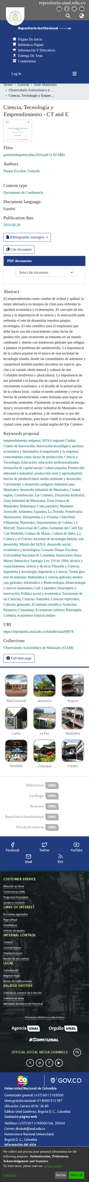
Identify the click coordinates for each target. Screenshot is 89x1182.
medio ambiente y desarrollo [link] (60, 479)
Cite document (20, 249)
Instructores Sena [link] (68, 555)
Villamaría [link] (10, 522)
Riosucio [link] (9, 610)
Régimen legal (11, 976)
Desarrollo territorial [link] (69, 495)
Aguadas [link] (39, 511)
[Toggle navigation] (74, 73)
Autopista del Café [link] (62, 528)
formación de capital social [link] (22, 468)
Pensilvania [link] (73, 511)
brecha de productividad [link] (20, 479)
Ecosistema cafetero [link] (50, 610)
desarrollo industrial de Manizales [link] (44, 490)
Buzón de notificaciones (17, 981)
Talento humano (12, 953)
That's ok (76, 1175)
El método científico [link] (46, 604)
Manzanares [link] (12, 517)
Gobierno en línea (13, 998)
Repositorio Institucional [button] (38, 28)
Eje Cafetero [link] (44, 495)
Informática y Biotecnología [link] (44, 583)
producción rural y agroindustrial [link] (57, 473)
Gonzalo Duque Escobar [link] (59, 550)
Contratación (10, 970)
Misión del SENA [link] (32, 544)
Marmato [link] (66, 506)
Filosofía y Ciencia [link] (65, 566)
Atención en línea (13, 886)
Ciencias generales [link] (16, 604)
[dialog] (44, 1164)
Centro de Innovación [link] (19, 446)
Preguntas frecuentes (15, 897)
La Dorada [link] (55, 511)
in (77, 1052)
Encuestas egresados (15, 914)
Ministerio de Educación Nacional (23, 1004)
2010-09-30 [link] (11, 225)
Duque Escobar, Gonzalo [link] (21, 171)
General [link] (23, 85)
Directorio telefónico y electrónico (44, 1017)
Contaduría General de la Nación (22, 993)
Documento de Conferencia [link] (23, 192)
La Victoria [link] (50, 517)
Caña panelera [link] (47, 506)
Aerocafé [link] (10, 511)
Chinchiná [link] (67, 517)
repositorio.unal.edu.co (62, 2)
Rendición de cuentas (16, 958)
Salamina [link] (25, 511)
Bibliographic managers (27, 237)
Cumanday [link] (26, 610)
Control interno (12, 948)
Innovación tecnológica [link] (53, 446)
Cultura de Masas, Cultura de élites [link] (50, 533)
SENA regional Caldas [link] (58, 440)
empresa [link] (34, 440)
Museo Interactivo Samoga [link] (22, 561)
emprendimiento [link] (15, 440)
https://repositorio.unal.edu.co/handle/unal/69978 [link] (38, 631)
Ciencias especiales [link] (65, 599)
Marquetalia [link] (31, 517)
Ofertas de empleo (14, 930)
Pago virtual (10, 920)
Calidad (7, 942)
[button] (68, 16)
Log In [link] (16, 74)
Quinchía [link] (69, 604)
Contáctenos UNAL (14, 892)
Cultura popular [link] (55, 468)
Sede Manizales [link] (45, 85)
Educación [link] (29, 462)
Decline (61, 1175)
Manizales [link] (27, 522)
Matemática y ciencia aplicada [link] (49, 577)
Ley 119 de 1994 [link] (56, 561)
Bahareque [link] (27, 506)
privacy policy (53, 1166)
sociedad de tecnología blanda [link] (54, 539)
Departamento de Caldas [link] (54, 522)
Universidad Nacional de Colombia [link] (28, 555)
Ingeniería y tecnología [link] (19, 572)
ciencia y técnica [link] (38, 566)
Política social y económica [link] (40, 593)
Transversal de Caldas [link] (32, 528)
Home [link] (8, 85)
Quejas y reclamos (14, 902)
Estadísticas (10, 925)
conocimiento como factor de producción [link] (32, 457)
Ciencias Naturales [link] (35, 599)
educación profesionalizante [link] (58, 462)
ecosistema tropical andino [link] (36, 615)
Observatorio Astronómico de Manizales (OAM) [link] (31, 90)
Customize (10, 1175)
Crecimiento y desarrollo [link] (21, 484)
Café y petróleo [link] (45, 588)
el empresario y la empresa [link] (59, 451)
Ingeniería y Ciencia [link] (52, 572)
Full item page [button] (20, 658)
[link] (34, 155)
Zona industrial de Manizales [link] (24, 501)
